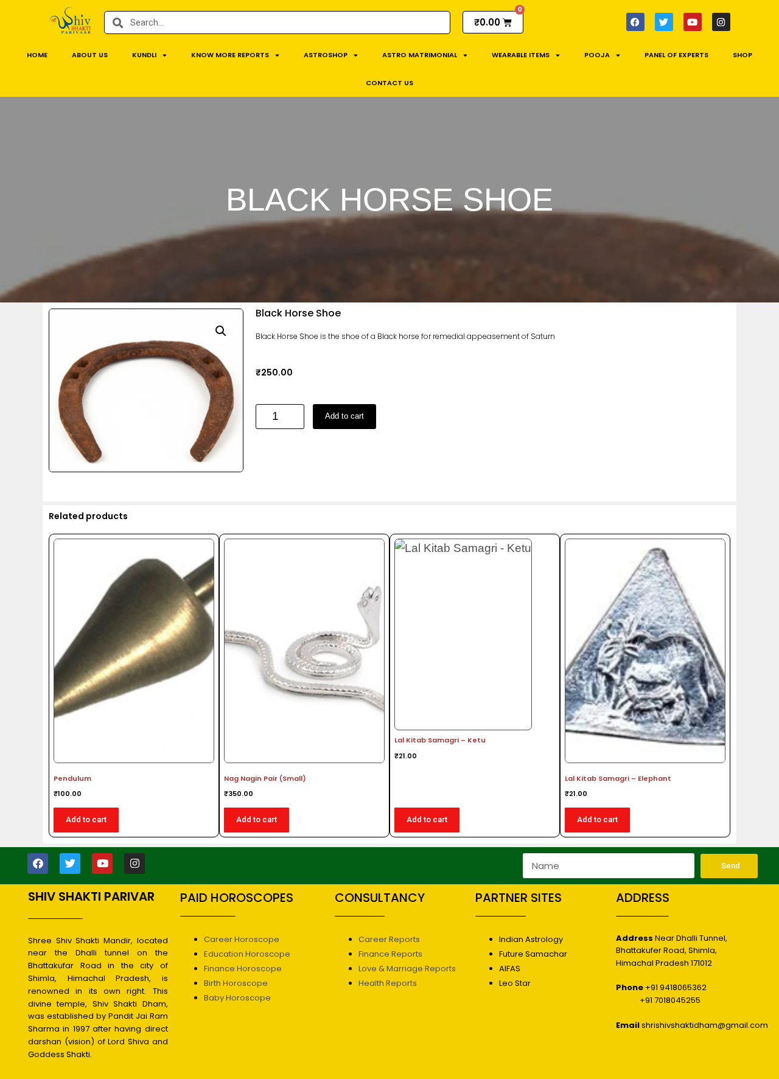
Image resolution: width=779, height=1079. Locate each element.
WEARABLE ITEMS (521, 55)
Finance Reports (390, 954)
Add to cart (344, 416)
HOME (37, 55)
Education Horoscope (247, 954)
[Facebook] (635, 22)
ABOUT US (90, 55)
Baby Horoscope (237, 998)
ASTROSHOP (326, 55)
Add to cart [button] (86, 819)
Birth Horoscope (236, 983)
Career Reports (389, 939)
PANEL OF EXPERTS (676, 55)
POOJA (597, 55)
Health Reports (387, 983)
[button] (221, 331)
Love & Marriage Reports (407, 968)
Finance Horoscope (243, 968)
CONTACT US (389, 83)
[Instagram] (721, 22)
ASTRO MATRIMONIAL (419, 55)
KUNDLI (144, 55)
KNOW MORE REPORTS (230, 55)
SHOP (742, 55)
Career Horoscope (241, 939)
